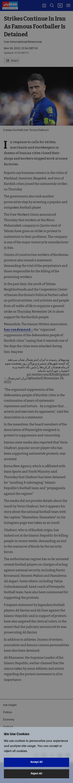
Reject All (36, 774)
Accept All (36, 762)
